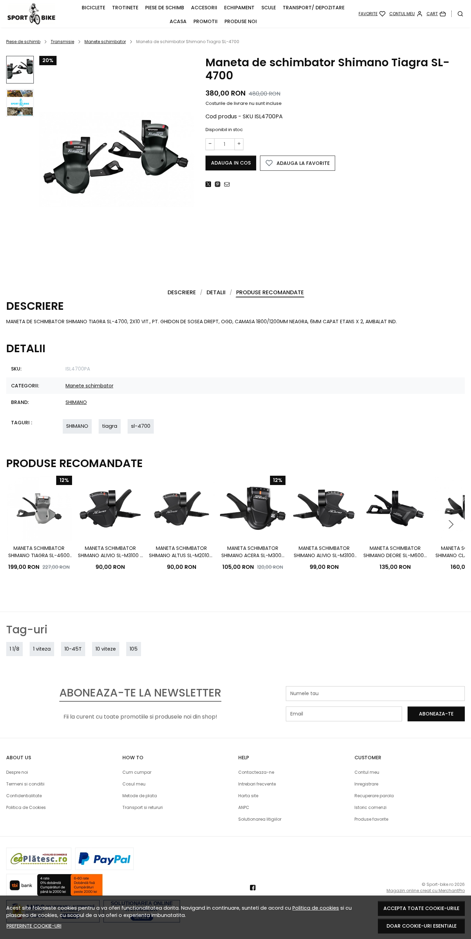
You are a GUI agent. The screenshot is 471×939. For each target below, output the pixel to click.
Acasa (178, 21)
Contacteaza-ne (256, 772)
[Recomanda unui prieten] (228, 184)
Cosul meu (134, 784)
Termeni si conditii (25, 784)
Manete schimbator (105, 42)
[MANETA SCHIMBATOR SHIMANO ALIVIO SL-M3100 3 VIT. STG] (110, 509)
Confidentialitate (24, 796)
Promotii (205, 21)
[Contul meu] (406, 14)
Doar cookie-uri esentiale (422, 925)
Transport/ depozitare (313, 7)
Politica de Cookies (26, 807)
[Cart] (436, 14)
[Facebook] (254, 887)
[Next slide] (451, 524)
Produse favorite (371, 819)
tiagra (109, 426)
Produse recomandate (270, 292)
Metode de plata (139, 796)
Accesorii (204, 7)
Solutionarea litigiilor (259, 819)
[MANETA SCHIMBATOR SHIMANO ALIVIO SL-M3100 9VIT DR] (324, 509)
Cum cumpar (136, 772)
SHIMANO (76, 402)
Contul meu (366, 772)
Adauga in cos (231, 162)
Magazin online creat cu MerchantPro (426, 890)
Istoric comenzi (370, 807)
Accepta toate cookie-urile (421, 908)
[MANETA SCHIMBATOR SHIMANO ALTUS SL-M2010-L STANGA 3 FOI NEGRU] (181, 509)
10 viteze (106, 648)
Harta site (248, 796)
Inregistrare (366, 784)
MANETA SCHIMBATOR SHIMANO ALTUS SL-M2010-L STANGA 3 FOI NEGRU (181, 552)
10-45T (73, 648)
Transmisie (62, 42)
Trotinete (125, 7)
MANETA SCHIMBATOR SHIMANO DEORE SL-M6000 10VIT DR (395, 552)
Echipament (239, 7)
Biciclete (93, 7)
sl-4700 (140, 426)
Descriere (182, 292)
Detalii (216, 292)
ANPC (243, 807)
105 (134, 648)
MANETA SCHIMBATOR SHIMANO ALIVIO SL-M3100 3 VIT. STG (110, 552)
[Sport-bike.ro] (39, 13)
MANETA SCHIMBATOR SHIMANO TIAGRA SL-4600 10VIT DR (39, 552)
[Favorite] (372, 14)
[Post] (210, 184)
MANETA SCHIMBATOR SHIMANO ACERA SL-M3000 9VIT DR (252, 552)
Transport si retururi (142, 807)
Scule (268, 7)
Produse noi (240, 21)
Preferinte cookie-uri (34, 925)
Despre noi (17, 772)
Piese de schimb (164, 7)
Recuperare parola (374, 796)
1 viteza (42, 648)
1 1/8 (14, 648)
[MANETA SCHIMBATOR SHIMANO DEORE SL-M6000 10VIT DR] (395, 509)
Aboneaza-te (436, 713)
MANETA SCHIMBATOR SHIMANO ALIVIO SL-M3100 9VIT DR (324, 552)
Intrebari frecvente (257, 784)
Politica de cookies (315, 908)
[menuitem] (20, 69)
